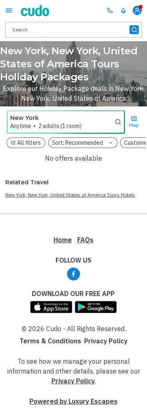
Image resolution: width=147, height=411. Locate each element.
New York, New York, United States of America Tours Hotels (70, 195)
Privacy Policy (105, 341)
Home (62, 240)
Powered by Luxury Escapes (73, 401)
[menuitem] (123, 10)
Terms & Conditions (50, 341)
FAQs (85, 240)
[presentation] (73, 29)
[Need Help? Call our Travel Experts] (109, 10)
